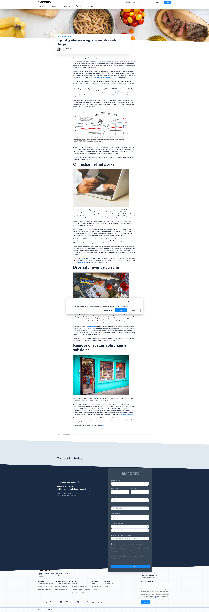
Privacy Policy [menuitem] (65, 609)
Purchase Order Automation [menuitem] (62, 583)
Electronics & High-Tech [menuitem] (44, 589)
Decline (134, 310)
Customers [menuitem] (95, 589)
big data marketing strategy (102, 77)
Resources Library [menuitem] (97, 586)
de (134, 2)
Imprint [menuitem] (73, 609)
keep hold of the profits (79, 262)
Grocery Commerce (64, 434)
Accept (121, 310)
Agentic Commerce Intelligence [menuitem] (81, 589)
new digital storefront (127, 414)
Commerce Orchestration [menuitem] (79, 586)
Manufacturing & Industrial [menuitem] (45, 583)
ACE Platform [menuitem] (76, 583)
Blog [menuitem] (93, 583)
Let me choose (108, 310)
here (99, 241)
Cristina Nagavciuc (67, 48)
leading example (91, 326)
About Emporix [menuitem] (108, 583)
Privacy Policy (77, 303)
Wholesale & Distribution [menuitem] (45, 586)
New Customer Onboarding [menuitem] (62, 586)
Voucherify (87, 319)
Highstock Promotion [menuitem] (61, 589)
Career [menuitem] (106, 586)
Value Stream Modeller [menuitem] (78, 593)
